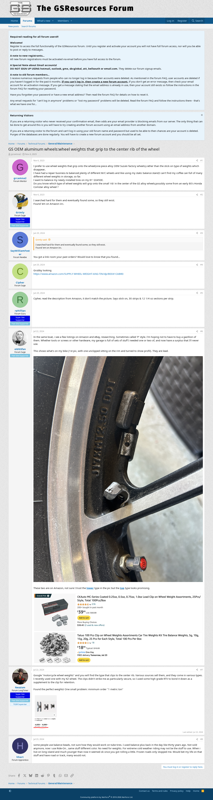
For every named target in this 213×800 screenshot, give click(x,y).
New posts (13, 26)
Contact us (144, 790)
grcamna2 (16, 154)
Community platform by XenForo (106, 797)
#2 (201, 194)
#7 (201, 669)
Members (63, 20)
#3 (201, 233)
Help (188, 790)
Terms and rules (160, 790)
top (122, 588)
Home (14, 20)
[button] (53, 21)
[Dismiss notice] (201, 115)
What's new (43, 20)
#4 (201, 264)
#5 (201, 293)
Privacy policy (177, 790)
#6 (201, 331)
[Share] (197, 161)
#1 (201, 160)
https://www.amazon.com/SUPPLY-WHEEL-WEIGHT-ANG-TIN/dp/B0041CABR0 (78, 273)
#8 (201, 739)
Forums (27, 20)
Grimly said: (41, 239)
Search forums (28, 26)
